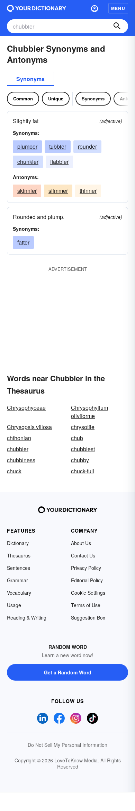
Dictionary (18, 543)
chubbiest (83, 449)
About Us (81, 543)
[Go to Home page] (36, 8)
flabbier (59, 162)
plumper (27, 146)
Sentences (18, 567)
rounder (87, 146)
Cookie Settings (88, 592)
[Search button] (117, 26)
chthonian (19, 438)
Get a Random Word (67, 672)
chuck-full (82, 471)
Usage (14, 605)
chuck (14, 471)
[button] (94, 8)
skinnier (27, 191)
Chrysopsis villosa (29, 427)
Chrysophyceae (26, 408)
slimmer (58, 191)
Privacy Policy (86, 567)
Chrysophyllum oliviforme (89, 412)
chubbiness (21, 460)
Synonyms (30, 79)
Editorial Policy (87, 580)
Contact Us (83, 555)
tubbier (57, 146)
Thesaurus (18, 555)
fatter (23, 242)
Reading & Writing (26, 617)
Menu (118, 8)
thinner (88, 191)
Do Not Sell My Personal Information (67, 744)
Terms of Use (85, 605)
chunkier (27, 162)
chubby (80, 460)
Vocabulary (19, 592)
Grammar (17, 580)
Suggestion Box (88, 617)
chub (77, 438)
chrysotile (82, 427)
